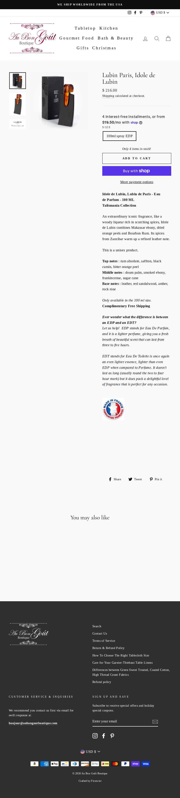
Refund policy (101, 682)
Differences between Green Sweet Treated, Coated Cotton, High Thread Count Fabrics (131, 672)
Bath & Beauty (116, 38)
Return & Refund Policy (108, 648)
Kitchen (109, 28)
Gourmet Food (76, 38)
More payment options (136, 182)
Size (106, 127)
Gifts (83, 48)
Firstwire (96, 780)
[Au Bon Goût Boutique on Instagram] (95, 735)
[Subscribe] (155, 721)
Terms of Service (103, 640)
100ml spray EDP (119, 136)
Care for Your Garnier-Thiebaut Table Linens (122, 662)
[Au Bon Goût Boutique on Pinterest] (112, 735)
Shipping (108, 96)
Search (96, 626)
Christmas (104, 48)
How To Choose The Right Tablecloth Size (120, 655)
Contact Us (99, 633)
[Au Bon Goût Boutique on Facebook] (103, 735)
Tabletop (85, 28)
